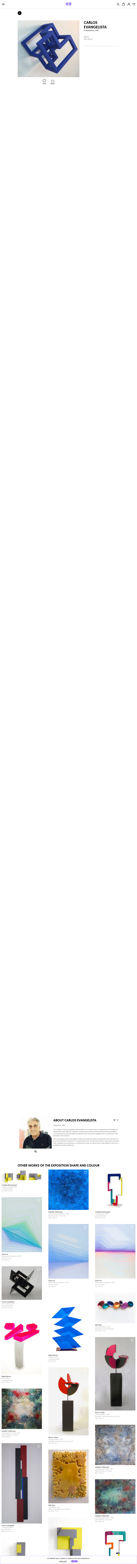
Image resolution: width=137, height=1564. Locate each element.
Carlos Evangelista (95, 25)
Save (44, 83)
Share (52, 83)
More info (63, 1561)
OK (74, 1561)
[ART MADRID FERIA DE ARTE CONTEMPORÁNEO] (68, 4)
